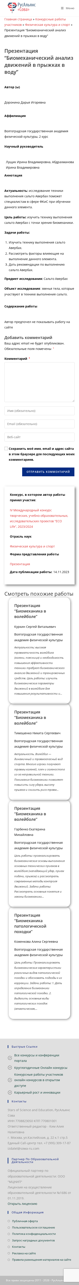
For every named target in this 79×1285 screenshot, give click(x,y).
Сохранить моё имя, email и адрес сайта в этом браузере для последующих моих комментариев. (42, 454)
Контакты (18, 1247)
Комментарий (17, 359)
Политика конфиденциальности (34, 1234)
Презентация (20, 564)
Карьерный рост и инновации (37, 1092)
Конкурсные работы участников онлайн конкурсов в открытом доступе (38, 1079)
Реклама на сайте (24, 1253)
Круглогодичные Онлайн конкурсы (40, 1068)
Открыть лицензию (22, 1204)
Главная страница (18, 19)
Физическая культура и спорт (47, 25)
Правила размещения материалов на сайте (41, 1260)
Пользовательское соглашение (33, 1227)
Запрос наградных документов (33, 1240)
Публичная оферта (25, 1221)
